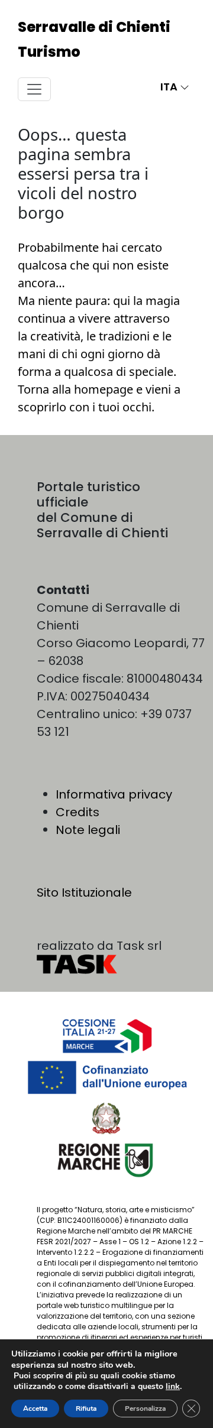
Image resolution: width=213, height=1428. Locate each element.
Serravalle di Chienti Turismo (94, 39)
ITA (170, 86)
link (173, 1386)
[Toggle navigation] (34, 89)
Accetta (35, 1408)
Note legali (88, 830)
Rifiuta (86, 1408)
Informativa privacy (114, 794)
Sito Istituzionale (84, 892)
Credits (77, 812)
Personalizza (145, 1408)
